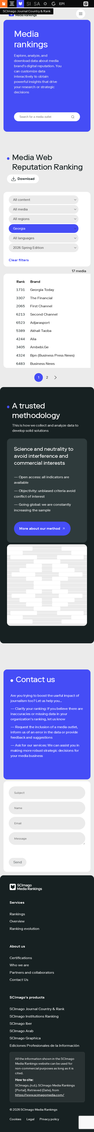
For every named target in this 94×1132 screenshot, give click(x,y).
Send (17, 862)
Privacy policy (49, 1119)
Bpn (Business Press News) (52, 355)
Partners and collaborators (32, 972)
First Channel (41, 306)
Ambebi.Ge (39, 347)
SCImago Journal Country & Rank (37, 1009)
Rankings (17, 914)
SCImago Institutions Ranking (34, 1016)
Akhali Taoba (40, 331)
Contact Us (19, 980)
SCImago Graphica (25, 1038)
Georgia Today (42, 290)
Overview (17, 921)
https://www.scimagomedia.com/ (39, 1095)
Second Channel (43, 314)
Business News (42, 364)
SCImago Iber (21, 1023)
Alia (33, 339)
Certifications (21, 958)
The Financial (41, 298)
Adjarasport (40, 323)
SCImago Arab (21, 1031)
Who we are (19, 965)
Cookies (15, 1119)
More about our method (39, 528)
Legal (30, 1119)
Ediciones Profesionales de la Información (44, 1045)
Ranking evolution (24, 929)
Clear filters (19, 260)
